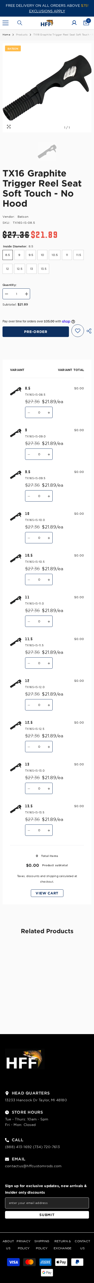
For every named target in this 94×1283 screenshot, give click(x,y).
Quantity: (10, 284)
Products (22, 34)
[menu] (6, 23)
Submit (46, 1215)
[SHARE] (87, 331)
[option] (47, 87)
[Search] (20, 23)
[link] (24, 1006)
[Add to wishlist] (77, 330)
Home (6, 34)
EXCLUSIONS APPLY (47, 11)
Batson (23, 216)
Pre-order (35, 331)
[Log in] (74, 23)
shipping (52, 876)
